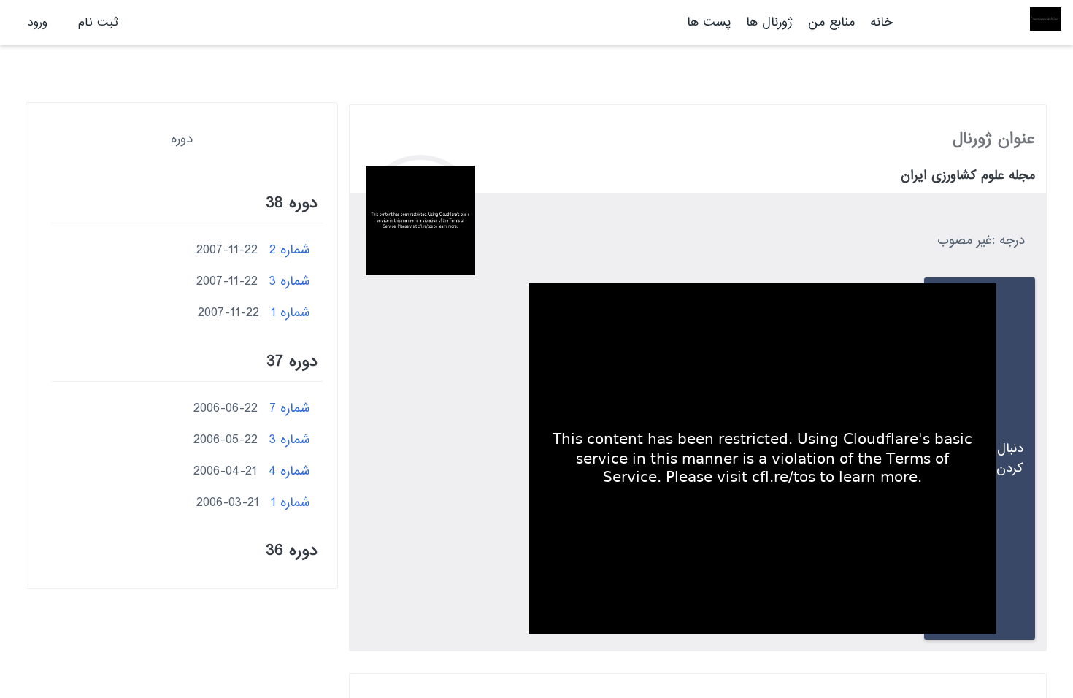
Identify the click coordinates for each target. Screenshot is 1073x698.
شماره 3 (289, 281)
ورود (37, 22)
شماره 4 (289, 471)
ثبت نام (98, 22)
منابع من (829, 22)
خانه (881, 22)
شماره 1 (290, 313)
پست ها (709, 22)
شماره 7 (289, 408)
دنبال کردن (1009, 458)
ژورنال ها (769, 22)
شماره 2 (289, 250)
